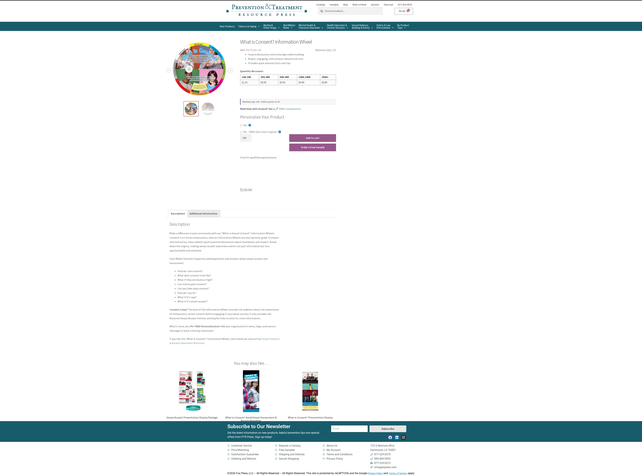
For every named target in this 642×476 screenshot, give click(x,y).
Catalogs (320, 4)
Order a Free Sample (313, 147)
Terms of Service (398, 473)
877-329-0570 (405, 4)
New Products (227, 26)
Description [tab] (178, 213)
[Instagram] (403, 437)
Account (375, 4)
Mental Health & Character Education (309, 26)
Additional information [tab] (203, 213)
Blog (345, 4)
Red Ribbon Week (289, 26)
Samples (334, 4)
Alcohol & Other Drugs (269, 26)
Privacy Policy (375, 473)
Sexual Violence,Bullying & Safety (361, 26)
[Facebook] (390, 437)
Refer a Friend (359, 4)
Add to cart (312, 138)
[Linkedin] (397, 437)
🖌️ (288, 108)
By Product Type (403, 26)
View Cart (388, 4)
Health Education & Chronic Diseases (337, 26)
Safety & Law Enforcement (383, 26)
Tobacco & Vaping (247, 26)
